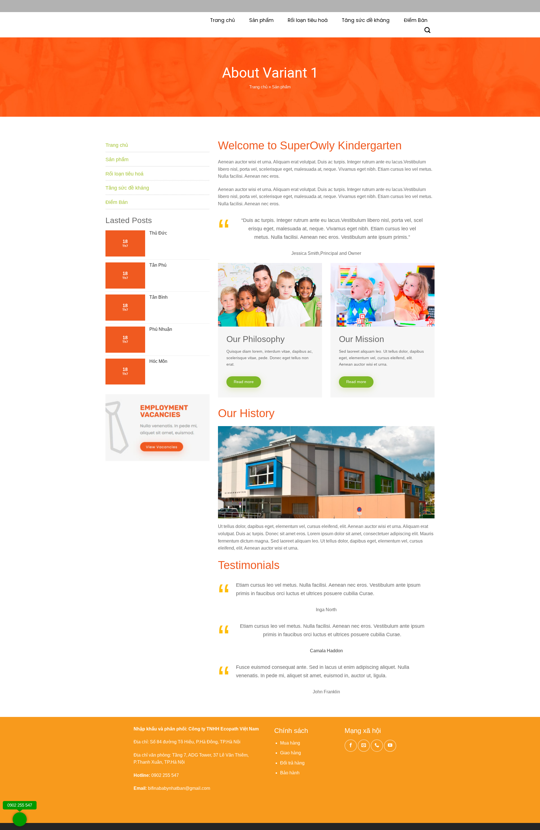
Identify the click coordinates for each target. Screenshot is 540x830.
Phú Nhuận (160, 329)
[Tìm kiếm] (427, 30)
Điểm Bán (416, 20)
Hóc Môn (158, 361)
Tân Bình (158, 297)
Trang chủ (222, 20)
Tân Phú (157, 265)
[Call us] (377, 745)
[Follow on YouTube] (390, 746)
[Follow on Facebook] (351, 745)
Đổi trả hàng (292, 763)
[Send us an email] (364, 745)
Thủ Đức (158, 233)
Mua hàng (290, 743)
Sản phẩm (261, 20)
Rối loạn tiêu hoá (308, 20)
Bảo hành (290, 772)
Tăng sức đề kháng (366, 20)
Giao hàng (290, 752)
